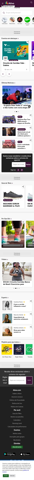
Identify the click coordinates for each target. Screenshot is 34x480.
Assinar (28, 164)
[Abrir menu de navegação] (3, 3)
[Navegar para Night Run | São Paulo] (17, 288)
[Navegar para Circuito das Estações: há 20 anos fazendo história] (18, 111)
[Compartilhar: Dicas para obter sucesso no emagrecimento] (31, 327)
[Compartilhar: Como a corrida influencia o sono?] (31, 301)
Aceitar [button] (6, 475)
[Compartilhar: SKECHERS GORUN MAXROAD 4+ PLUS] (23, 186)
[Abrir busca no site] (31, 2)
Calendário (17, 420)
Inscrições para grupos (17, 437)
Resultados (17, 440)
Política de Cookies (17, 407)
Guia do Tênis (17, 413)
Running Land (17, 423)
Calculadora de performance (17, 427)
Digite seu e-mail (7, 164)
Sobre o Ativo (17, 393)
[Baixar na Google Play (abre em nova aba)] (9, 450)
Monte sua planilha (17, 417)
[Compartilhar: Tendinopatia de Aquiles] (23, 222)
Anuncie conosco (17, 397)
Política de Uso (17, 403)
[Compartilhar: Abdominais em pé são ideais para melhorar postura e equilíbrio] (30, 127)
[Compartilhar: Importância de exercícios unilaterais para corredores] (31, 314)
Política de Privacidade (17, 400)
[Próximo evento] (9, 74)
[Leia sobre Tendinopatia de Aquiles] (13, 234)
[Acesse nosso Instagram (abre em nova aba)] (21, 169)
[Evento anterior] (3, 74)
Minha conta (17, 433)
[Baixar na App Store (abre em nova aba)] (25, 450)
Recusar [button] (12, 475)
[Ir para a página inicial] (10, 2)
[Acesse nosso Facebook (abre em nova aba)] (18, 169)
